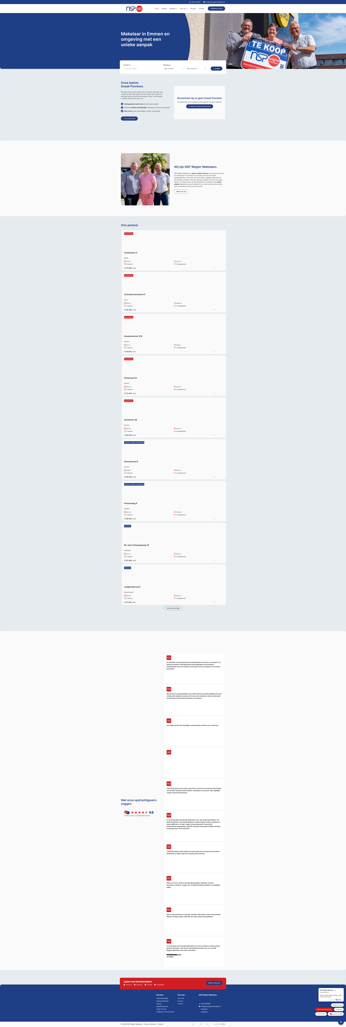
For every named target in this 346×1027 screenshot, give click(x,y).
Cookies (160, 1024)
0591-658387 (196, 2)
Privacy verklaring (150, 1024)
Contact (180, 1004)
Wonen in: (127, 65)
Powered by (332, 1000)
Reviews (180, 1001)
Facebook (204, 1009)
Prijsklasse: (167, 65)
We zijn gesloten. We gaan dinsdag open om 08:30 (140, 2)
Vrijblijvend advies (216, 8)
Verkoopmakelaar (162, 998)
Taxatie (158, 1004)
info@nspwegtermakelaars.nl (215, 2)
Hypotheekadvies (162, 1006)
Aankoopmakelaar (162, 1001)
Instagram (204, 1012)
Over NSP (181, 998)
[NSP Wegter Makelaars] (134, 8)
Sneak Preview (161, 1009)
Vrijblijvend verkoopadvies (165, 1012)
